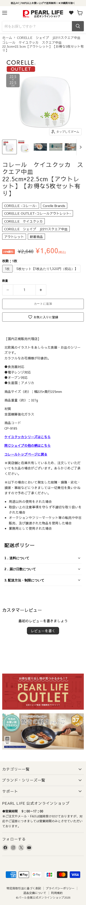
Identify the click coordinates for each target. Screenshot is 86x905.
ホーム (7, 37)
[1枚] (8, 273)
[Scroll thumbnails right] (79, 147)
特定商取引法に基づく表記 (24, 888)
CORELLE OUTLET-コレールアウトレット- (37, 213)
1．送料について (16, 558)
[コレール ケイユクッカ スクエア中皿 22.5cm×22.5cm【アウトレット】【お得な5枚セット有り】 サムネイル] (9, 147)
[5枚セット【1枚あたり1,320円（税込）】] (48, 273)
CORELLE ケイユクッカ (23, 221)
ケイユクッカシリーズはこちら (27, 436)
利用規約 (57, 893)
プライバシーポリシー (60, 888)
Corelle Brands (54, 205)
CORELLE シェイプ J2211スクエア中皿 (48, 37)
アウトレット (14, 236)
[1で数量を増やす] (41, 289)
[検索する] (78, 26)
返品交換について (34, 893)
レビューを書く (43, 630)
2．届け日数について (20, 569)
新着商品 (36, 236)
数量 (5, 280)
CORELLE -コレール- (20, 205)
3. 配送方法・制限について (24, 580)
